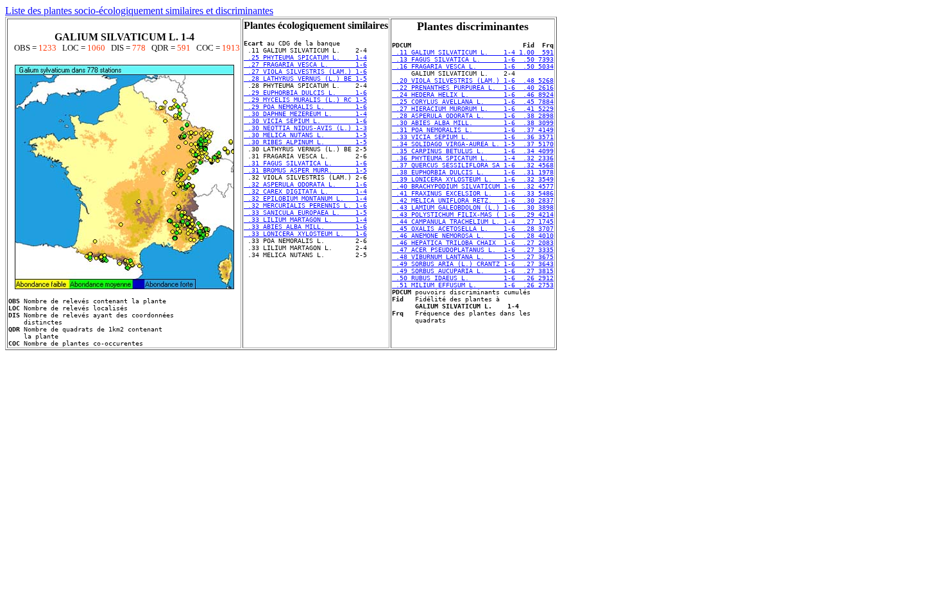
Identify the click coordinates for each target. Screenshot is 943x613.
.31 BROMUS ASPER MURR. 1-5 (305, 170)
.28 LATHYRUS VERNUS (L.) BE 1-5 (305, 78)
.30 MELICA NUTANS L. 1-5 (305, 135)
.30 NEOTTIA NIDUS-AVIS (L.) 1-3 (305, 127)
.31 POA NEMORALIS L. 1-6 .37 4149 (473, 129)
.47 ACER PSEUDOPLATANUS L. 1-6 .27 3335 (473, 249)
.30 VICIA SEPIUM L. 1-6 (305, 120)
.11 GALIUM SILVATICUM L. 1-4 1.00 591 (473, 52)
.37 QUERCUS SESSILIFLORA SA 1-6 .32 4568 (473, 165)
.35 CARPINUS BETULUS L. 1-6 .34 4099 (473, 151)
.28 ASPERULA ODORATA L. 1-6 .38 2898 (473, 115)
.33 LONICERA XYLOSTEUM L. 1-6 (305, 233)
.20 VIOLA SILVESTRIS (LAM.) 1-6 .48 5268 (473, 80)
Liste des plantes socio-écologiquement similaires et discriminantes (139, 10)
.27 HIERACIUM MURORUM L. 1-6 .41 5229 (473, 108)
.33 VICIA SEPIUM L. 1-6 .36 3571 (473, 136)
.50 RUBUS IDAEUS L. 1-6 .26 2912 (473, 277)
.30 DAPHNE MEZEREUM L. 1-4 (305, 113)
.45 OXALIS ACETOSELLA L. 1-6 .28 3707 (473, 228)
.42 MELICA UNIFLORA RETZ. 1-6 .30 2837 (473, 200)
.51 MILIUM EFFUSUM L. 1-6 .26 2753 (473, 285)
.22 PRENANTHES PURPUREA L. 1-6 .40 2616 (473, 87)
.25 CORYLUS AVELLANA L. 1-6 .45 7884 (473, 101)
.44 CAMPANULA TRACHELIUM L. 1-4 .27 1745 (473, 221)
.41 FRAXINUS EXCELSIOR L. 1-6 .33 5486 (473, 193)
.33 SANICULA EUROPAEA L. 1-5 (305, 212)
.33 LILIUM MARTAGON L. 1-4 (305, 219)
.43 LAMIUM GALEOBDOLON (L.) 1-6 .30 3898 (473, 207)
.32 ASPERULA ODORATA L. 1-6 (305, 184)
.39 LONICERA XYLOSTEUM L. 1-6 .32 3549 (473, 179)
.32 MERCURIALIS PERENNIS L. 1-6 (305, 205)
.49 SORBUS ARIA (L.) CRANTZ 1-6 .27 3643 (473, 263)
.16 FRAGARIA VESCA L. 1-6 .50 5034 (473, 66)
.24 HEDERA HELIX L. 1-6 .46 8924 (473, 94)
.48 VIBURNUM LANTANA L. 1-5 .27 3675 (473, 256)
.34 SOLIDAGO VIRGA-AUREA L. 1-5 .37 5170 (473, 143)
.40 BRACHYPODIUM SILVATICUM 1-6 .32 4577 (473, 186)
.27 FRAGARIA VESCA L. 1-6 (305, 64)
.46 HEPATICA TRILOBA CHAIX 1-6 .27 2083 (473, 242)
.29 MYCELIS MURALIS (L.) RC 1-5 (305, 99)
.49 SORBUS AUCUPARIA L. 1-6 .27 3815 (473, 270)
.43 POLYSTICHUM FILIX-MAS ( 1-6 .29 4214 (473, 214)
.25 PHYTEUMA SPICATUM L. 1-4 (305, 57)
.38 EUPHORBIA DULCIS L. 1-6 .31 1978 (473, 172)
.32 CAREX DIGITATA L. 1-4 (305, 191)
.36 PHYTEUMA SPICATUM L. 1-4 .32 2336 (473, 158)
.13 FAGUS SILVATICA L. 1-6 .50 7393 (473, 59)
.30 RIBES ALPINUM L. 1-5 (305, 142)
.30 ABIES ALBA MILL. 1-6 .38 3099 (473, 122)
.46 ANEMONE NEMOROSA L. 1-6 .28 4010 (473, 235)
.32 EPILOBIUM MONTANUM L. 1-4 (305, 198)
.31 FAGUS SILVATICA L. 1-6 (305, 163)
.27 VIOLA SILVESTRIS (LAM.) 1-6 (305, 71)
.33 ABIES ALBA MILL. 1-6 (305, 226)
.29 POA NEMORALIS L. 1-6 (305, 106)
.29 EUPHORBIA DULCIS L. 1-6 (305, 92)
